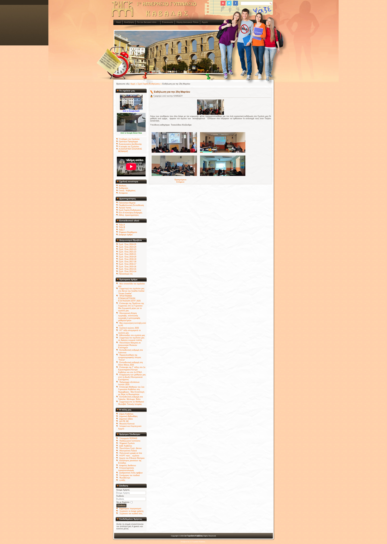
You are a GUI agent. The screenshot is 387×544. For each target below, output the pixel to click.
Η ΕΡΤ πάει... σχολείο (129, 456)
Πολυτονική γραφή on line (130, 453)
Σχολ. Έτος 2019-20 (127, 257)
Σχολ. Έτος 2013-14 (127, 271)
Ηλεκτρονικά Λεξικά (128, 451)
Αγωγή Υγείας (125, 208)
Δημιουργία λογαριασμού (130, 508)
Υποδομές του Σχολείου (129, 139)
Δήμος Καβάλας (126, 414)
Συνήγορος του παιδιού (129, 475)
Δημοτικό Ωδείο (126, 419)
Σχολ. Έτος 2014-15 (127, 269)
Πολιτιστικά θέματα (127, 203)
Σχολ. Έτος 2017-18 (127, 261)
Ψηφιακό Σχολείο (127, 443)
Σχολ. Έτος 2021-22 (127, 252)
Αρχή (118, 22)
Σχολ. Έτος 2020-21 (127, 254)
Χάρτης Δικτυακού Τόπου (187, 22)
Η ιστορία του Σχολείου (129, 146)
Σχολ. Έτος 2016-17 (127, 264)
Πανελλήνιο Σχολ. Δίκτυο (130, 448)
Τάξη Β (122, 227)
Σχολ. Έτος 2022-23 (127, 249)
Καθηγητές (123, 188)
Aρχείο (205, 22)
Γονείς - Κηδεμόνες (127, 190)
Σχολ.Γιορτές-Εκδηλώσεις (130, 210)
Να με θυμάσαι (122, 502)
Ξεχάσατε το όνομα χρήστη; (131, 511)
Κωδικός (120, 496)
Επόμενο (180, 182)
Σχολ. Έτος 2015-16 (127, 266)
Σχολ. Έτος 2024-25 (127, 244)
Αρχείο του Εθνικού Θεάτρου (132, 458)
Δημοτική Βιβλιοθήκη (128, 416)
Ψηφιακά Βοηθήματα (128, 232)
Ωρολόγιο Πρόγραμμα (128, 141)
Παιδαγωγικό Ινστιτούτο (129, 441)
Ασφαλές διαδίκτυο (127, 465)
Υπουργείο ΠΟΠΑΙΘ (128, 438)
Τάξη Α (122, 225)
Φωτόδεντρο (124, 478)
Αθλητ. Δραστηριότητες (129, 215)
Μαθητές (122, 186)
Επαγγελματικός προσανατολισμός (126, 469)
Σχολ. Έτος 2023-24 (127, 247)
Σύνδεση (121, 505)
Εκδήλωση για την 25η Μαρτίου (172, 92)
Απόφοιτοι (123, 193)
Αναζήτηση (129, 22)
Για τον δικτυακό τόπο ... (148, 22)
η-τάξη (122, 480)
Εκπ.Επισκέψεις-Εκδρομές (130, 213)
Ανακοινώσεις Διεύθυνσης (130, 144)
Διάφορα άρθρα (126, 234)
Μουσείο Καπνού (127, 424)
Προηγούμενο (180, 180)
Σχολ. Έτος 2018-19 (127, 259)
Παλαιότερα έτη (125, 274)
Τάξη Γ (122, 230)
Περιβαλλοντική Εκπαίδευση (131, 205)
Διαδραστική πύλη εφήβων (131, 473)
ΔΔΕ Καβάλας (125, 446)
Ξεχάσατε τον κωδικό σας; (131, 513)
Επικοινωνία (167, 22)
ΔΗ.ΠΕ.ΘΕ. (124, 421)
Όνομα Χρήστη (122, 490)
